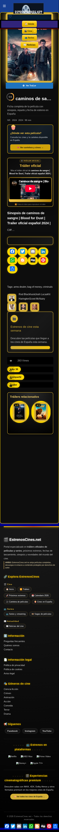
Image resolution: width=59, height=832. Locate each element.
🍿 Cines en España (43, 602)
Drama (7, 713)
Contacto (8, 649)
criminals (48, 287)
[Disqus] (30, 478)
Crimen (7, 693)
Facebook (12, 731)
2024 (14, 120)
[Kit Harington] (23, 310)
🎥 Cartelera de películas (17, 602)
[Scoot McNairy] (11, 310)
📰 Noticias (29, 44)
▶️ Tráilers (24, 589)
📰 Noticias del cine (15, 626)
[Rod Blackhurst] (11, 302)
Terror (7, 709)
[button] (47, 415)
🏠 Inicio (29, 24)
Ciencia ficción (11, 689)
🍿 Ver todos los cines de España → (29, 797)
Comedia (8, 705)
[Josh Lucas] (34, 310)
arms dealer (20, 287)
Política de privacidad (14, 665)
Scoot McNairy (37, 298)
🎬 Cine (28, 31)
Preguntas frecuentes (14, 641)
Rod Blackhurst (27, 294)
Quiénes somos (11, 645)
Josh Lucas (41, 294)
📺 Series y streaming (16, 614)
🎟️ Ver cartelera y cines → (30, 147)
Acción (7, 701)
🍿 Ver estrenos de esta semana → (30, 347)
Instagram (30, 731)
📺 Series (29, 37)
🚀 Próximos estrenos (16, 595)
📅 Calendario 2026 (40, 595)
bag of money (34, 287)
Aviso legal (9, 673)
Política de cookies (13, 669)
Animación (9, 697)
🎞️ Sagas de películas (41, 614)
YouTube (46, 731)
